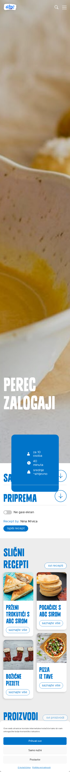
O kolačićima (24, 767)
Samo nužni (35, 750)
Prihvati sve (35, 740)
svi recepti (55, 565)
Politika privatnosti (41, 767)
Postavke (35, 759)
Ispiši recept (16, 528)
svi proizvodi (54, 717)
